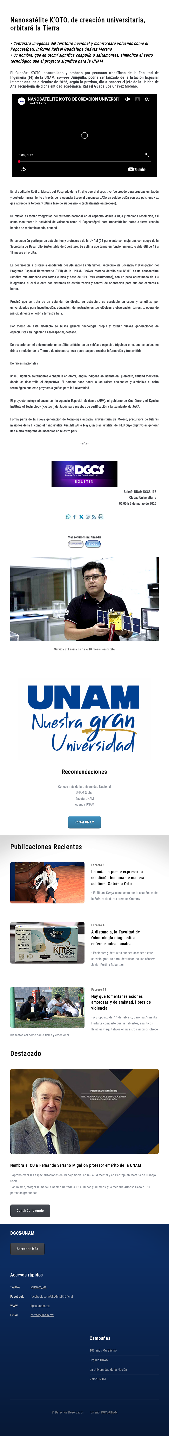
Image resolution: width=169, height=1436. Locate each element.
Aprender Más (27, 1249)
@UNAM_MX (39, 1287)
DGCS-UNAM (109, 1412)
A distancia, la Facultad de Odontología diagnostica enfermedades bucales (115, 937)
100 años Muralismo (103, 1350)
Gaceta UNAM (84, 799)
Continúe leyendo (30, 1211)
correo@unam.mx (42, 1315)
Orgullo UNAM (99, 1360)
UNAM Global (84, 793)
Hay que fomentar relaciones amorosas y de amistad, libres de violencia (121, 1002)
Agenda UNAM (84, 804)
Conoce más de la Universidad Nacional (84, 787)
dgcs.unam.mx (40, 1306)
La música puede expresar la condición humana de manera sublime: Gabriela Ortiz (117, 877)
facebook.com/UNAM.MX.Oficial (52, 1296)
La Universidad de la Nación (108, 1370)
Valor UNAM (98, 1379)
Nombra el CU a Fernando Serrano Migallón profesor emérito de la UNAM (75, 1165)
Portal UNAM (84, 822)
